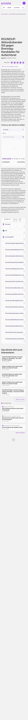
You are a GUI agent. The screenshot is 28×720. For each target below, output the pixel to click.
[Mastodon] (12, 63)
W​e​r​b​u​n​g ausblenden (19, 25)
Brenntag (7, 224)
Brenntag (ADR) (9, 237)
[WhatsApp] (17, 63)
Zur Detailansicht (6, 162)
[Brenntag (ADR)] (3, 237)
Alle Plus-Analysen (20, 432)
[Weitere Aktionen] (24, 226)
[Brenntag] (3, 224)
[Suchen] (23, 137)
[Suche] (23, 7)
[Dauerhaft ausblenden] (24, 66)
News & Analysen (4, 14)
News (10, 14)
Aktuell (9, 7)
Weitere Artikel (20, 399)
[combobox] (13, 137)
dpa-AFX (3, 58)
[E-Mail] (23, 63)
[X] (20, 63)
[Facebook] (15, 63)
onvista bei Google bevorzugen (11, 66)
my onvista (16, 7)
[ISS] (3, 230)
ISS (6, 230)
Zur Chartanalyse (21, 162)
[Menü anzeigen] (3, 7)
